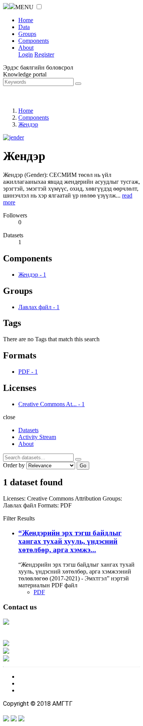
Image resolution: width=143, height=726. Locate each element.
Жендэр (28, 124)
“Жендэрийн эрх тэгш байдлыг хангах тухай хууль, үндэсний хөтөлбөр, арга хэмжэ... (70, 541)
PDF (39, 592)
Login (25, 54)
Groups (27, 34)
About (26, 47)
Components (33, 40)
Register (44, 54)
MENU (24, 7)
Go (83, 465)
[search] (78, 459)
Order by (14, 465)
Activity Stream (37, 437)
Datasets (28, 430)
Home (25, 20)
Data (24, 27)
